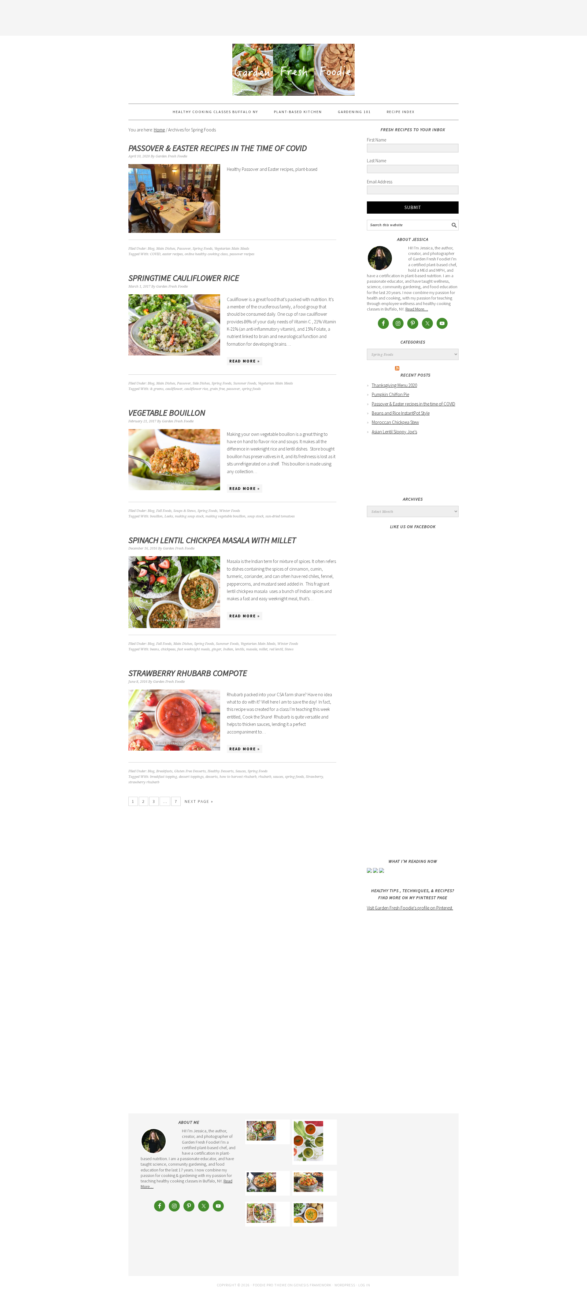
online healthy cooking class (206, 254)
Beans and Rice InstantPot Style (401, 413)
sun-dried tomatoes (280, 516)
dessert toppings (191, 777)
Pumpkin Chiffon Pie (390, 394)
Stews (289, 649)
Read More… (416, 309)
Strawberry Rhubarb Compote (187, 672)
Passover (184, 249)
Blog (151, 249)
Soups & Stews (184, 511)
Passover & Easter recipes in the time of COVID (217, 147)
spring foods (251, 389)
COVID (155, 254)
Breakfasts (164, 771)
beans (154, 649)
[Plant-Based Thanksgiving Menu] (308, 1214)
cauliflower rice (196, 389)
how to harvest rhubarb (238, 777)
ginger (216, 649)
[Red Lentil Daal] (261, 1183)
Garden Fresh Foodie (293, 67)
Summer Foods (244, 383)
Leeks (168, 516)
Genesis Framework (312, 1285)
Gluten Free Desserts (190, 771)
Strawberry (314, 777)
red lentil (276, 649)
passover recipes (242, 254)
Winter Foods (229, 511)
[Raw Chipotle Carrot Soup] (308, 1142)
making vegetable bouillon (225, 516)
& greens (157, 389)
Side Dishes (201, 383)
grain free (217, 389)
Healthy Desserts (221, 771)
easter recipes (172, 254)
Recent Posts (415, 375)
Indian (228, 649)
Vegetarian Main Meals (231, 249)
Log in (364, 1285)
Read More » (244, 361)
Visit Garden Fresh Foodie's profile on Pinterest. (410, 908)
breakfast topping (163, 777)
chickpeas (168, 649)
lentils (239, 649)
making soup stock (189, 516)
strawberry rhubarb (143, 782)
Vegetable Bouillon (166, 412)
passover (233, 389)
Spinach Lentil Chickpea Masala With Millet (212, 540)
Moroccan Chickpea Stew (395, 422)
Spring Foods (202, 249)
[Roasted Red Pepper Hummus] (261, 1132)
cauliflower (174, 389)
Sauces (240, 771)
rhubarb (264, 777)
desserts (211, 777)
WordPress (344, 1285)
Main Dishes (165, 249)
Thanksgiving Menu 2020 (394, 385)
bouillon (156, 516)
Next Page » (199, 801)
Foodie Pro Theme (270, 1285)
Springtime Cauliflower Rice (183, 277)
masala (251, 649)
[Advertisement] (293, 17)
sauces (278, 777)
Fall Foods (164, 511)
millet (263, 649)
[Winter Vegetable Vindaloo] (308, 1183)
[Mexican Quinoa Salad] (261, 1214)
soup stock (255, 516)
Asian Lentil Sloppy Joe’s (394, 432)
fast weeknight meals (193, 649)
